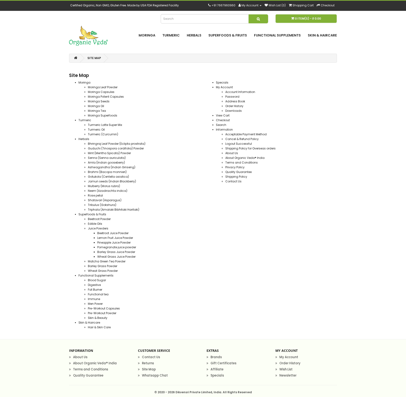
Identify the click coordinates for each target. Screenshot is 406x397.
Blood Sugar (97, 280)
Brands (216, 357)
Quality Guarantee (238, 172)
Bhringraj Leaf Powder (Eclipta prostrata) (116, 144)
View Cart (223, 115)
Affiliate (217, 369)
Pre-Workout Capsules (104, 308)
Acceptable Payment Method (246, 134)
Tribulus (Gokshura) (102, 205)
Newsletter (288, 375)
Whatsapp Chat (155, 375)
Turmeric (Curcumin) (103, 134)
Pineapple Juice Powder (114, 243)
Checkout (223, 120)
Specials (222, 82)
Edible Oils (95, 224)
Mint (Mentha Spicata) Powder (109, 153)
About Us (231, 153)
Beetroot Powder (99, 219)
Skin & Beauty (97, 318)
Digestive (94, 285)
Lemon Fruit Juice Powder (115, 238)
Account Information (240, 92)
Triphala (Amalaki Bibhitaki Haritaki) (113, 210)
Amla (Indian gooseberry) (106, 162)
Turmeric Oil (96, 130)
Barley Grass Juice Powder (116, 252)
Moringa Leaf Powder (102, 87)
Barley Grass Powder (102, 266)
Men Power (95, 304)
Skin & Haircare (322, 35)
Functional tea (98, 294)
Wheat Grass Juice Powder (116, 257)
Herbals (194, 35)
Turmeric (171, 35)
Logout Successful (238, 144)
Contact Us (233, 181)
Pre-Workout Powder (102, 313)
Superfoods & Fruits (227, 35)
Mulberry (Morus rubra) (104, 186)
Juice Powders (98, 228)
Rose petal (95, 195)
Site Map (94, 58)
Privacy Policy (235, 167)
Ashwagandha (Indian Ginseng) (111, 167)
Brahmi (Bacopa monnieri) (107, 172)
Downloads (233, 111)
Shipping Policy (236, 177)
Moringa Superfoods (102, 115)
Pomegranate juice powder (116, 247)
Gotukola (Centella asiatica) (108, 177)
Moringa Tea (97, 111)
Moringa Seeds (98, 101)
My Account (224, 87)
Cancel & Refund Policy (242, 139)
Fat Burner (95, 290)
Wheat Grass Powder (103, 271)
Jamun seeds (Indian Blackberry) (112, 181)
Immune (94, 299)
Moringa (147, 35)
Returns (148, 363)
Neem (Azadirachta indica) (107, 191)
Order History (234, 106)
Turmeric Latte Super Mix (105, 125)
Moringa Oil (96, 106)
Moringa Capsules (101, 92)
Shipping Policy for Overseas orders (250, 148)
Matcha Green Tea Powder (106, 261)
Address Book (235, 101)
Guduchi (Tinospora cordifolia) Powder (116, 148)
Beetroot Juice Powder (113, 233)
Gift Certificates (223, 363)
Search (221, 125)
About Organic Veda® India (245, 158)
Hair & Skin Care (99, 327)
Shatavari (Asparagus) (104, 200)
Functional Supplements (277, 35)
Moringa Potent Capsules (106, 97)
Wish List (286, 369)
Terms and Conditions (241, 162)
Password (232, 97)
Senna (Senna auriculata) (107, 158)
